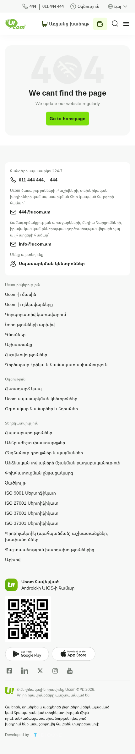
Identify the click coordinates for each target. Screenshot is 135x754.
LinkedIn (25, 670)
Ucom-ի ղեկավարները (29, 304)
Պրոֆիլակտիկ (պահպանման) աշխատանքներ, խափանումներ (56, 536)
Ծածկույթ (15, 483)
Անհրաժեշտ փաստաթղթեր (35, 443)
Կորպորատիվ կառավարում (35, 314)
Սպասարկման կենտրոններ (52, 263)
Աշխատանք (18, 344)
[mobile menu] (126, 23)
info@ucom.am (35, 244)
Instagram (55, 670)
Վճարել (100, 24)
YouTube (70, 670)
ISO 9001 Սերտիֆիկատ (30, 493)
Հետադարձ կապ (23, 388)
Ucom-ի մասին (20, 294)
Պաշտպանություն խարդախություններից (49, 549)
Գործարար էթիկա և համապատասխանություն (56, 365)
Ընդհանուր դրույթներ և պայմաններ (44, 453)
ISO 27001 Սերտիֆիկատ (31, 503)
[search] (114, 23)
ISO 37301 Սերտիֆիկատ (31, 523)
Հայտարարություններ (28, 432)
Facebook (9, 670)
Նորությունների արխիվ (30, 324)
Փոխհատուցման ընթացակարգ (39, 473)
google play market (27, 654)
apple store (73, 654)
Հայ (117, 6)
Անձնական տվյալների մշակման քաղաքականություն (62, 463)
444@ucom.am (34, 212)
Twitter (40, 670)
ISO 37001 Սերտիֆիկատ (31, 513)
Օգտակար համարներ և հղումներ (41, 409)
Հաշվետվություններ (26, 355)
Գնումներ (15, 334)
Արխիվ (12, 560)
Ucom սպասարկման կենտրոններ (41, 399)
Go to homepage (67, 118)
